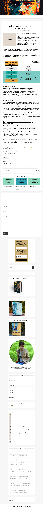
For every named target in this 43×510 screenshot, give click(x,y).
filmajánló (27, 460)
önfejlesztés (14, 492)
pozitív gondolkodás (24, 478)
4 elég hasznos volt (8, 150)
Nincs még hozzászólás (24, 30)
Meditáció (11, 390)
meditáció (13, 476)
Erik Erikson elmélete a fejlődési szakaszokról (22, 414)
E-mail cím (5, 206)
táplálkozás (27, 487)
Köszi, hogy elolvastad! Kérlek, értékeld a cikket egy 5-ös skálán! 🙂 (17, 147)
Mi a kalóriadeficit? (32, 186)
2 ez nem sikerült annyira (10, 153)
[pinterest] (23, 508)
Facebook (21, 403)
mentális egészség (23, 476)
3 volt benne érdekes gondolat (11, 151)
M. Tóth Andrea (6, 170)
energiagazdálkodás (23, 457)
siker (12, 483)
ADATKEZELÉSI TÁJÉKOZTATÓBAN (21, 252)
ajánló (12, 450)
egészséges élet (22, 455)
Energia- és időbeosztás (14, 380)
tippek (20, 487)
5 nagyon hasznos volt (9, 148)
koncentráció (14, 471)
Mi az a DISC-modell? (20, 417)
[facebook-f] (18, 508)
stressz (18, 483)
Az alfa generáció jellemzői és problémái (24, 420)
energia (12, 457)
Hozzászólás (5, 216)
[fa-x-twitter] (20, 508)
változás (13, 490)
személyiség (36, 167)
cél (27, 450)
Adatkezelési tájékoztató (20, 506)
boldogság (20, 450)
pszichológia (30, 167)
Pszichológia (21, 23)
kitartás (22, 469)
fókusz (21, 462)
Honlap (4, 211)
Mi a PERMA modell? (20, 435)
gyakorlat (29, 462)
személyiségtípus (15, 485)
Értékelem (6, 157)
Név (4, 201)
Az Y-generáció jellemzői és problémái (24, 423)
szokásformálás (26, 485)
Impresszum (29, 506)
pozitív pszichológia (16, 480)
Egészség (11, 378)
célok (20, 453)
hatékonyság (14, 464)
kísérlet (22, 471)
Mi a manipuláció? (19, 441)
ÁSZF (25, 506)
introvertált (13, 469)
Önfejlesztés (11, 392)
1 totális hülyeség (8, 154)
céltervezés (28, 453)
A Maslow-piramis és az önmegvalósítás (24, 429)
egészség (13, 455)
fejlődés (13, 460)
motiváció (19, 167)
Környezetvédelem (13, 387)
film (20, 460)
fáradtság (13, 462)
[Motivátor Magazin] (21, 7)
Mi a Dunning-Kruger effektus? (22, 426)
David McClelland (6, 167)
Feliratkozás (21, 260)
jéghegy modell (13, 167)
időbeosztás (23, 464)
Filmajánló (11, 382)
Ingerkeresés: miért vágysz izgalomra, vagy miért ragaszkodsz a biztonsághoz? (25, 432)
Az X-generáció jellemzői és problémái (24, 438)
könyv (29, 471)
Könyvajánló (11, 385)
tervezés (13, 487)
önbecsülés (21, 490)
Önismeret (11, 395)
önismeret (24, 167)
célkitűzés (13, 453)
